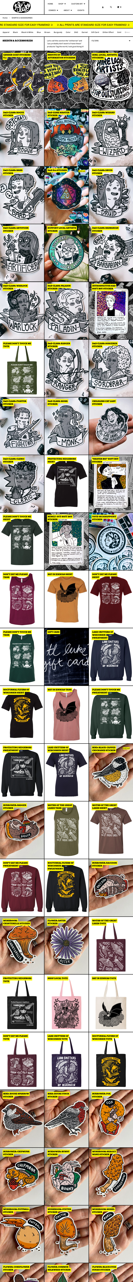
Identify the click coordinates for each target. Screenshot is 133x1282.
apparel (6, 32)
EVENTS (81, 10)
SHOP (60, 4)
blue (39, 32)
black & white (27, 32)
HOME (50, 4)
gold (119, 32)
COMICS (52, 10)
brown (47, 32)
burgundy (58, 32)
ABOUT (67, 10)
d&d (76, 32)
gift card (95, 32)
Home (5, 18)
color (68, 32)
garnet (85, 32)
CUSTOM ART (77, 4)
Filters (95, 41)
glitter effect (108, 32)
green (127, 32)
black (15, 32)
